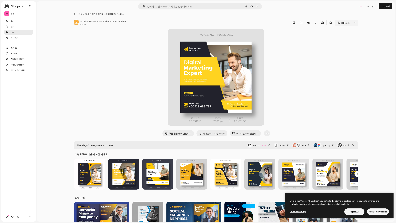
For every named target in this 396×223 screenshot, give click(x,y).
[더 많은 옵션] (315, 23)
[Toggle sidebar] (30, 6)
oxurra (83, 24)
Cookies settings (298, 211)
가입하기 (385, 6)
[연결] (6, 216)
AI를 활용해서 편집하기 (180, 133)
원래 (185, 35)
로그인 (370, 6)
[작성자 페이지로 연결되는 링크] (76, 23)
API (344, 145)
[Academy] (12, 216)
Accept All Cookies (378, 211)
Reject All (354, 211)
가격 (360, 6)
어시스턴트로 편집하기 (247, 133)
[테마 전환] (17, 216)
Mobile (282, 145)
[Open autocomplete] (142, 6)
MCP (304, 145)
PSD (87, 14)
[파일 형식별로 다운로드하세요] (355, 23)
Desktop (259, 145)
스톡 (80, 14)
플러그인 (326, 145)
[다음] (357, 174)
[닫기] (353, 145)
